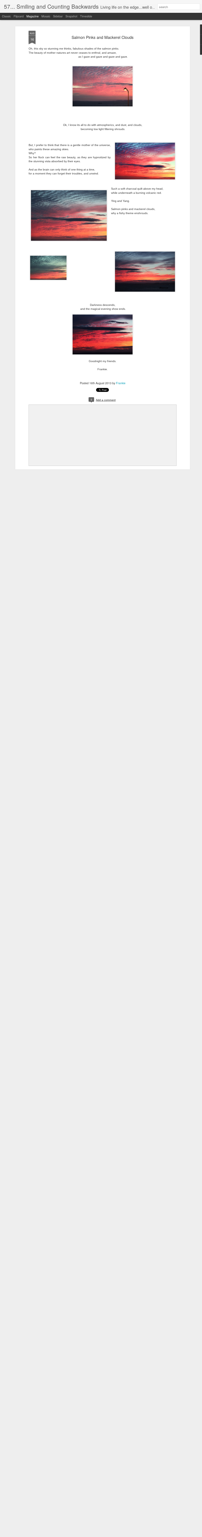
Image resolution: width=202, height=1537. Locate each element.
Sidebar (58, 16)
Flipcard (19, 16)
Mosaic (45, 16)
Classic (6, 16)
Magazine (32, 16)
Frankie (120, 383)
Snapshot (71, 16)
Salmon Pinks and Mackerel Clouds (103, 37)
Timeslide (86, 16)
